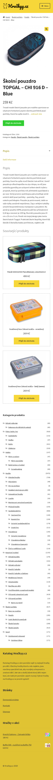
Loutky (11, 498)
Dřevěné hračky (14, 477)
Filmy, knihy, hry (12, 431)
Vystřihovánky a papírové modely (21, 590)
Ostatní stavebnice (18, 536)
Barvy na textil (16, 603)
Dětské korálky (14, 557)
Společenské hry (14, 511)
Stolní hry (15, 527)
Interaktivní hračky (15, 494)
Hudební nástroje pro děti (18, 490)
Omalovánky (13, 582)
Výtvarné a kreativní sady (18, 594)
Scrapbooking (16, 469)
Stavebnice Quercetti (19, 544)
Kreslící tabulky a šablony (18, 573)
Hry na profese (14, 486)
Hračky (8, 473)
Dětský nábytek (12, 423)
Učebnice (11, 448)
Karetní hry (15, 519)
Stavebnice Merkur (18, 540)
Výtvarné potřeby (15, 598)
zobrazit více (36, 114)
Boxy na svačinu (14, 611)
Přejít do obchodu (13, 123)
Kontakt (6, 705)
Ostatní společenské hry (20, 523)
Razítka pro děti (14, 586)
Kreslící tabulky (14, 569)
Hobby (8, 452)
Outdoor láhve (16, 640)
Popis (6, 151)
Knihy (10, 444)
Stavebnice (12, 532)
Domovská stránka (11, 699)
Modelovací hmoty (15, 578)
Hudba (10, 440)
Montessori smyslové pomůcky (20, 502)
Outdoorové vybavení (16, 636)
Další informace (9, 159)
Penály (26, 17)
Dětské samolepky (15, 561)
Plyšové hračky (14, 507)
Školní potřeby (17, 17)
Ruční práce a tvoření (16, 465)
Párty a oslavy (13, 456)
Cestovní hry (16, 515)
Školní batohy (13, 623)
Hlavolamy (12, 482)
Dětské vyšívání (14, 565)
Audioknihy (12, 436)
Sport (8, 632)
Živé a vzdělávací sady (17, 548)
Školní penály (22, 137)
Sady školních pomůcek (17, 619)
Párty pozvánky (17, 461)
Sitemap (6, 711)
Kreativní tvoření (12, 552)
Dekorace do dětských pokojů (19, 427)
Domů (8, 17)
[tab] (26, 151)
